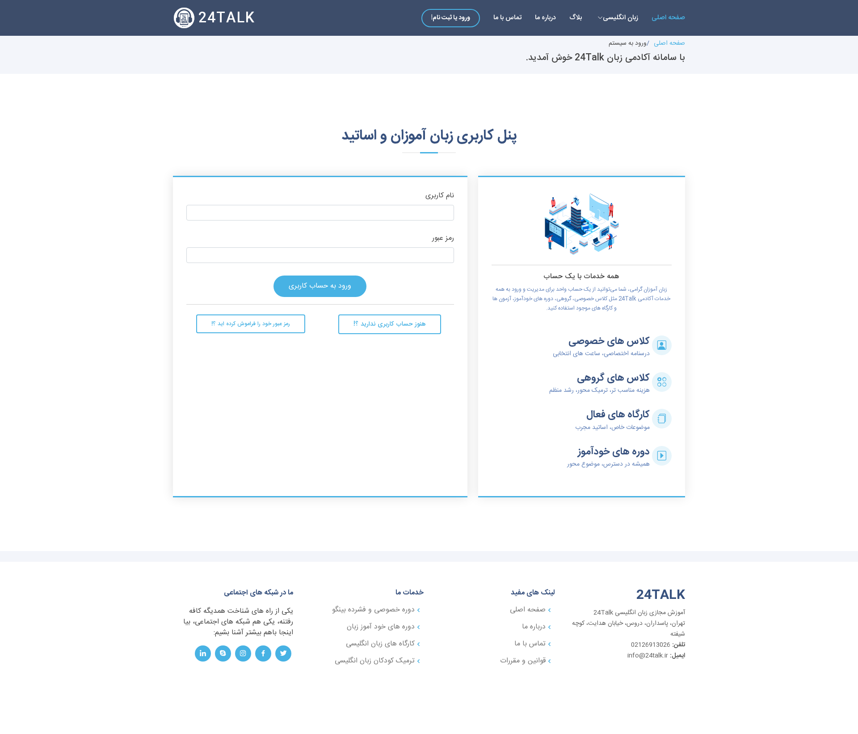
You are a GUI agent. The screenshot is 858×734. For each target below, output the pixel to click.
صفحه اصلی (668, 17)
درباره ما (545, 17)
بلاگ (575, 17)
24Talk (226, 19)
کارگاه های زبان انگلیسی (380, 644)
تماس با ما (507, 17)
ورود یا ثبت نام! (450, 18)
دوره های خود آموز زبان (381, 627)
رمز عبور (443, 238)
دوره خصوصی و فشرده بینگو (373, 610)
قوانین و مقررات (523, 661)
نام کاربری (439, 196)
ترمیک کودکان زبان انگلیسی (375, 661)
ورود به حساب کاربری (320, 286)
